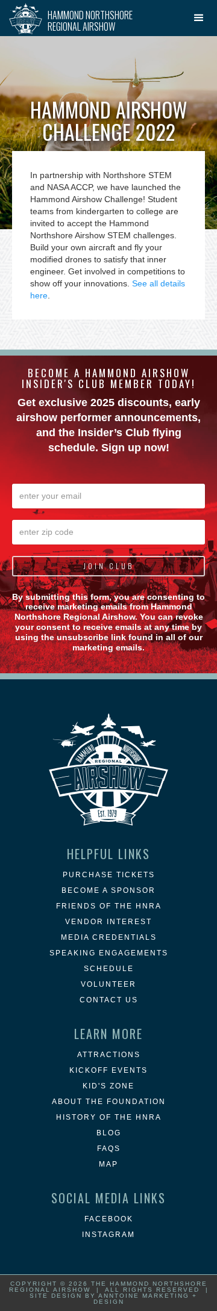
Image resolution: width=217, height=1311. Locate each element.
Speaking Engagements (108, 953)
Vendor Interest (108, 922)
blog (108, 1133)
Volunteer (108, 984)
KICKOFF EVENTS (108, 1070)
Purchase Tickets (109, 875)
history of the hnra (109, 1117)
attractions (108, 1054)
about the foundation (109, 1101)
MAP (108, 1164)
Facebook (108, 1219)
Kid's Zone (108, 1086)
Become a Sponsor (108, 890)
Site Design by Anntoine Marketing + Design (113, 1298)
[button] (199, 18)
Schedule (109, 968)
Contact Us (109, 1000)
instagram (108, 1234)
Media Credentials (109, 937)
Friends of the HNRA (109, 906)
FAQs (109, 1148)
